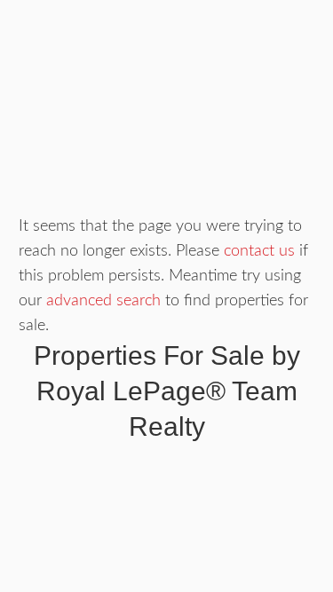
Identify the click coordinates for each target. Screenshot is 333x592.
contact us (259, 250)
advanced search (103, 300)
